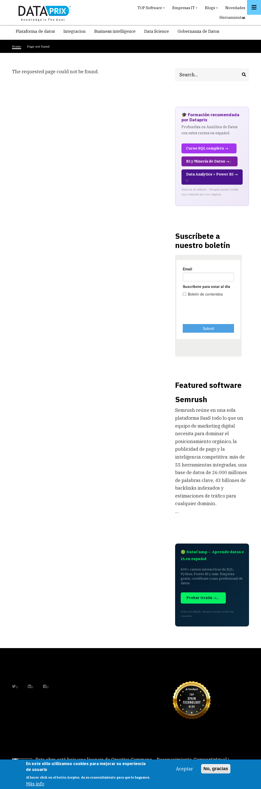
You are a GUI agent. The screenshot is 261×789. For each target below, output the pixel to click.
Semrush (191, 399)
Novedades (235, 7)
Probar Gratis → (201, 597)
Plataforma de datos (35, 31)
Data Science (156, 31)
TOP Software (151, 9)
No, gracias (215, 768)
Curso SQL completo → (207, 148)
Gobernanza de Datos (198, 31)
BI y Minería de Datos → (207, 161)
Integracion (74, 31)
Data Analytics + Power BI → (212, 174)
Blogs (212, 9)
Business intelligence (115, 31)
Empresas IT (185, 9)
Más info (35, 784)
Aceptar (184, 769)
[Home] (43, 12)
